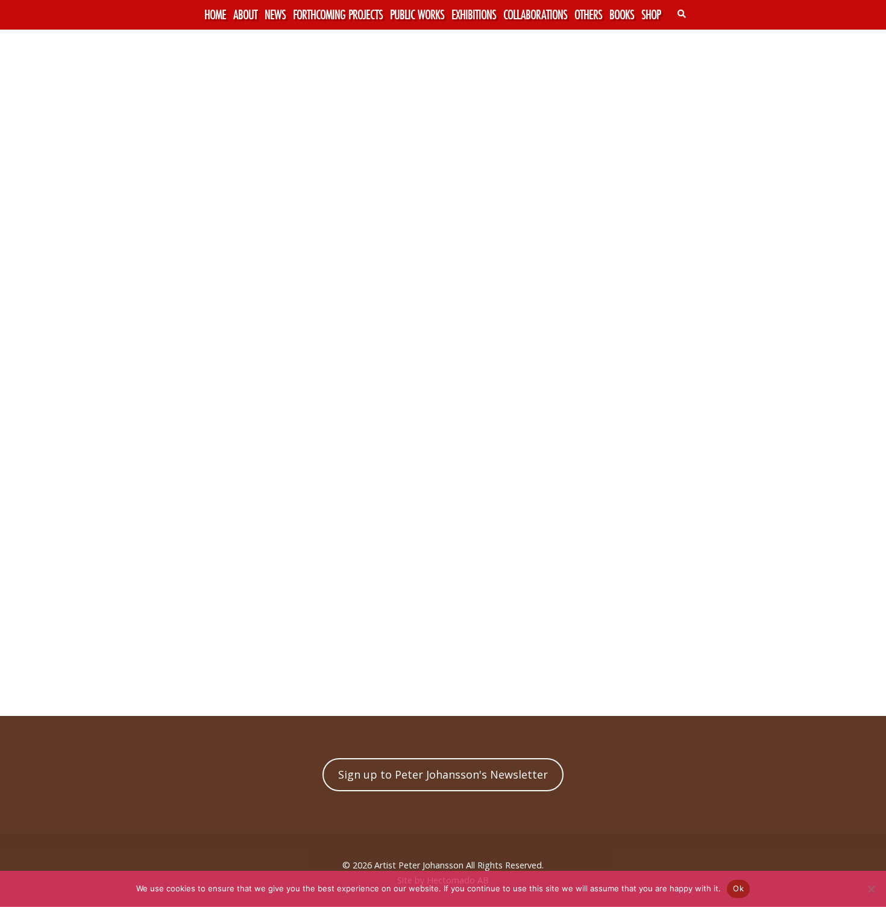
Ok (738, 888)
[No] (871, 889)
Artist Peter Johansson (418, 865)
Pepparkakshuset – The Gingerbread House (736, 685)
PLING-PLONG (72, 685)
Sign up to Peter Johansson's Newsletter (443, 774)
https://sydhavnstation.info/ (319, 606)
